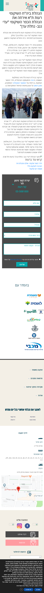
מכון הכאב (37, 85)
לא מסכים (28, 589)
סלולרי (22, 210)
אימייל (22, 221)
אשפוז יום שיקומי (35, 169)
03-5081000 (22, 191)
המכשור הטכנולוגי (19, 83)
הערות (22, 242)
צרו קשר (12, 417)
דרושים (13, 420)
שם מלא (22, 199)
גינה (32, 80)
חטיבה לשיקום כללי (34, 166)
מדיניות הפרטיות (16, 259)
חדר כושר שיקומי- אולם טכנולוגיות (29, 163)
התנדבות (32, 417)
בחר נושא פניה (22, 231)
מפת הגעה (33, 420)
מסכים (38, 589)
